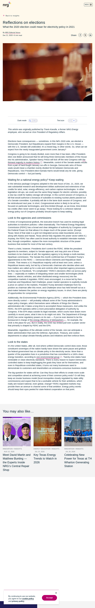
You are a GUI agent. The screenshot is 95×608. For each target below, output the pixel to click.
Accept (49, 598)
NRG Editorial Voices (12, 32)
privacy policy (18, 601)
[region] (31, 597)
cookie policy (28, 599)
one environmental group (47, 354)
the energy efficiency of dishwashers (24, 317)
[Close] (56, 593)
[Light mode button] (34, 120)
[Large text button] (73, 120)
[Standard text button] (69, 120)
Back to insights (12, 16)
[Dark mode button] (30, 120)
